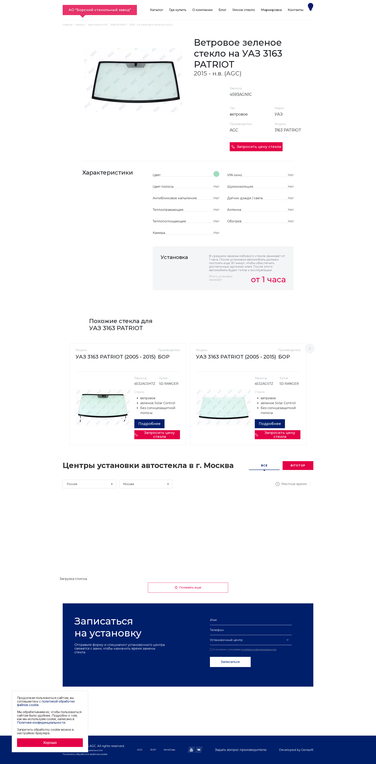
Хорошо (50, 742)
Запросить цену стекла (259, 147)
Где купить (177, 10)
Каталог (156, 10)
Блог (222, 10)
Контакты (296, 10)
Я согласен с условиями (244, 649)
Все (264, 465)
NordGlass (169, 749)
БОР (153, 749)
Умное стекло (243, 10)
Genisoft (307, 750)
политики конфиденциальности (258, 649)
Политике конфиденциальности (41, 722)
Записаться (230, 662)
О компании (202, 10)
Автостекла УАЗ (98, 24)
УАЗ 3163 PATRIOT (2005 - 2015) (116, 357)
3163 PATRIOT (118, 24)
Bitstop (298, 465)
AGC (140, 749)
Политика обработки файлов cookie (85, 754)
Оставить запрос (269, 299)
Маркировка (271, 10)
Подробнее (149, 424)
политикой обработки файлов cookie (46, 703)
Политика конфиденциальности (83, 750)
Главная (67, 24)
